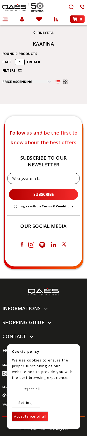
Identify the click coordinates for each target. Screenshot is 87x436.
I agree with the (46, 206)
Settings (26, 402)
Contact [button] (14, 336)
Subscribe (43, 194)
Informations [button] (21, 308)
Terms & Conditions (57, 206)
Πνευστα (45, 32)
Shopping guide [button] (23, 322)
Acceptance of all (30, 416)
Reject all (31, 389)
